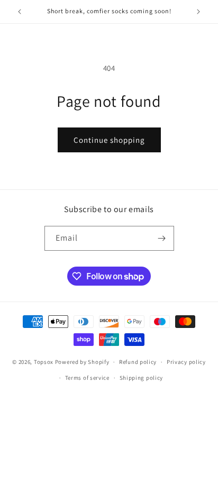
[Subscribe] (162, 238)
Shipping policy (142, 377)
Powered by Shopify (82, 362)
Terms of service (87, 377)
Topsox (43, 362)
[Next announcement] (198, 11)
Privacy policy (186, 362)
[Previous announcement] (19, 11)
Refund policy (138, 362)
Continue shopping (109, 140)
